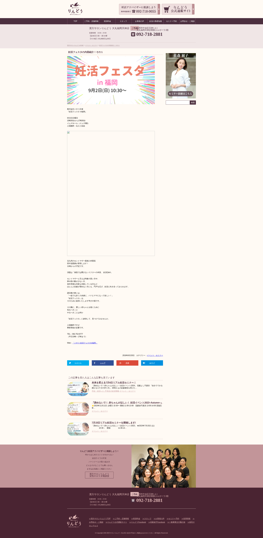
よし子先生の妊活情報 (110, 391)
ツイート (78, 363)
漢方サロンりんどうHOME (75, 45)
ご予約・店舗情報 (122, 519)
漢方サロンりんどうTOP (101, 519)
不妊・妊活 (96, 391)
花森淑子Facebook (157, 522)
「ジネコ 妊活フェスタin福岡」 (85, 343)
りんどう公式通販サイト (117, 522)
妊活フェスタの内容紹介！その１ (109, 45)
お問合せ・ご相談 (187, 21)
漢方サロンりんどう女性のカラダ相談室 (99, 475)
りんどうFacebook (138, 522)
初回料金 (136, 519)
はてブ (152, 363)
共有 (127, 363)
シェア (102, 363)
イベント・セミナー (91, 45)
